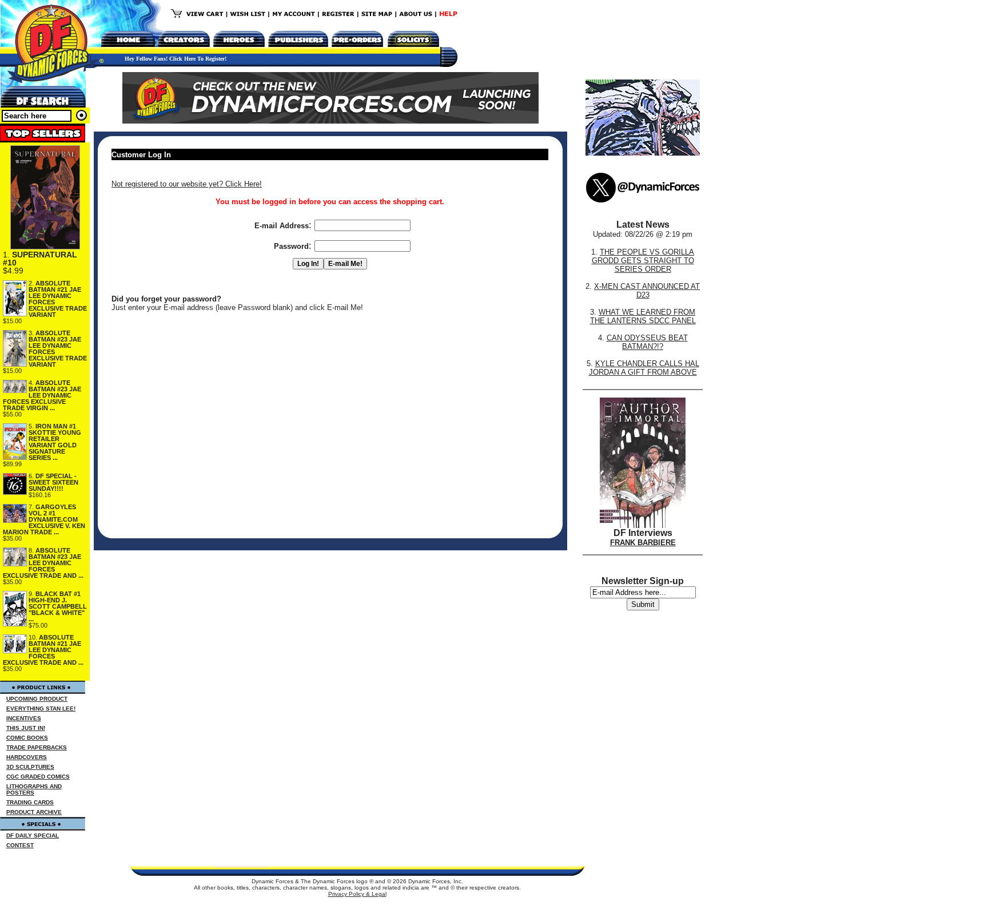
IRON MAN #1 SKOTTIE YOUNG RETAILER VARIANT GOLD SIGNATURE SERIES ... (55, 442)
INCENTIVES (23, 718)
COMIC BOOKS (27, 738)
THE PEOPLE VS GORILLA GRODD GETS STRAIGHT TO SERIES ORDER (643, 260)
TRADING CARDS (30, 802)
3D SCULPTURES (30, 767)
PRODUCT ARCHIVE (34, 812)
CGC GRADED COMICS (38, 776)
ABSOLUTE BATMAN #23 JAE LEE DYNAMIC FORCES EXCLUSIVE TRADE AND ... (43, 563)
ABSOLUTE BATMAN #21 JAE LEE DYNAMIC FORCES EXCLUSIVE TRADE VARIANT (58, 299)
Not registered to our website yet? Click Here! (186, 184)
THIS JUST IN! (25, 728)
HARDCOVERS (26, 757)
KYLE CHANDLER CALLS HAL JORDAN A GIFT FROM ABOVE (644, 367)
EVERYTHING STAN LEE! (40, 708)
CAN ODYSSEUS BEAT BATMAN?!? (647, 342)
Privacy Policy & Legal (357, 894)
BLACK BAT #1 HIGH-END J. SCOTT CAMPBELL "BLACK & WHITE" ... (58, 606)
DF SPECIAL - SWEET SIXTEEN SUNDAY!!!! (53, 482)
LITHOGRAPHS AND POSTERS (34, 789)
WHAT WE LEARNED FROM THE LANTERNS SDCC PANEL (643, 316)
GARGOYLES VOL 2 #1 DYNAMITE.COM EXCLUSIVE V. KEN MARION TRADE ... (44, 519)
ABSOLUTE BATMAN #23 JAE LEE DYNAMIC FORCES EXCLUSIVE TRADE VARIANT (58, 349)
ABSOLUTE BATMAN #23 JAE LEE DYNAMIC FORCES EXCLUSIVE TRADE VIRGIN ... (42, 395)
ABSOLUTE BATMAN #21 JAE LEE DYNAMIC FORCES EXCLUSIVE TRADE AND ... (43, 650)
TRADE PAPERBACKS (36, 747)
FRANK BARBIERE (643, 542)
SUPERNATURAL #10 (40, 258)
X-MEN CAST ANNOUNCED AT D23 (647, 290)
